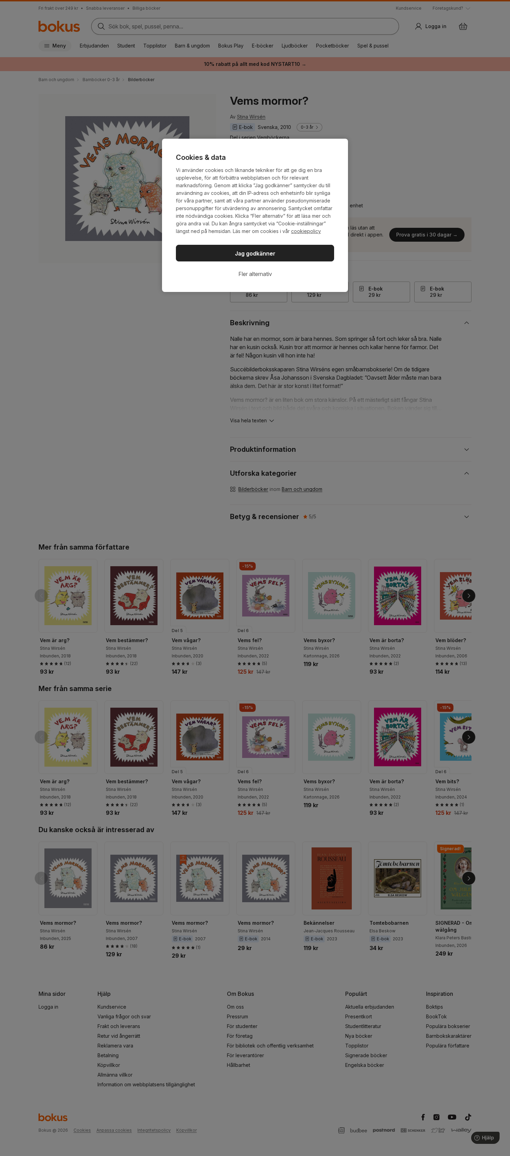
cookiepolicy (306, 231)
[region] (255, 215)
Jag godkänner (255, 253)
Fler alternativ (255, 273)
